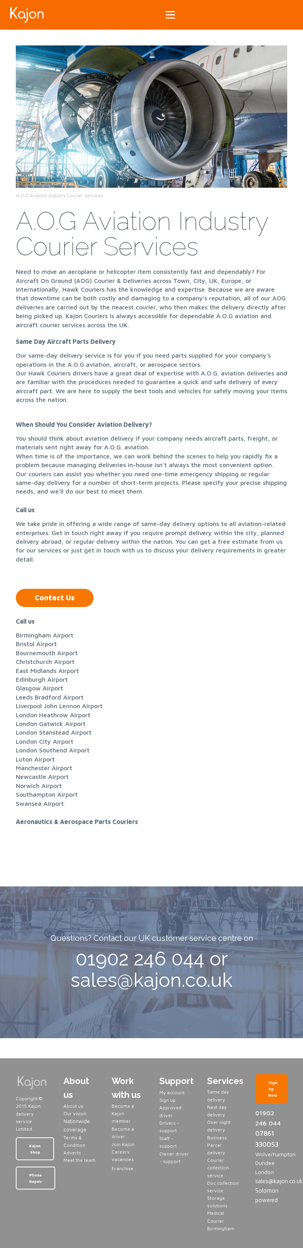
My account (172, 1092)
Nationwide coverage (77, 1125)
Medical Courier (215, 1216)
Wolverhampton (271, 1154)
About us (73, 1106)
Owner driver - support (174, 1157)
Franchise (122, 1168)
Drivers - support (169, 1126)
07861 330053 (267, 1138)
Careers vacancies (123, 1155)
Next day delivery (216, 1111)
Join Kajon (124, 1144)
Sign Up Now (272, 1088)
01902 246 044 (268, 1118)
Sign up (167, 1100)
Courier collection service (218, 1167)
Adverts (72, 1153)
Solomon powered (267, 1195)
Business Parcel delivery (217, 1145)
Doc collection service (223, 1186)
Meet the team (79, 1160)
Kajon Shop (35, 1148)
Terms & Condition (74, 1141)
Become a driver (123, 1132)
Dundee (265, 1162)
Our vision (75, 1113)
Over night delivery (218, 1126)
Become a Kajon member (123, 1113)
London (264, 1172)
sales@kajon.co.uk (271, 1181)
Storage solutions (217, 1201)
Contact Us (55, 598)
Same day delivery (218, 1095)
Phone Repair (35, 1178)
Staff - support (168, 1142)
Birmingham (220, 1228)
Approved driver (170, 1111)
